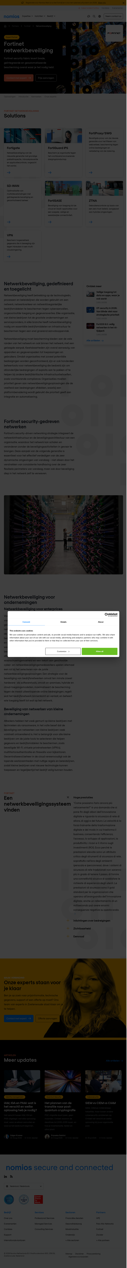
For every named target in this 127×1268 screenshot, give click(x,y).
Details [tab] (64, 622)
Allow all (99, 651)
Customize (61, 651)
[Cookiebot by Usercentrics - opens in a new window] (106, 615)
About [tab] (100, 622)
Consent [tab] (26, 622)
